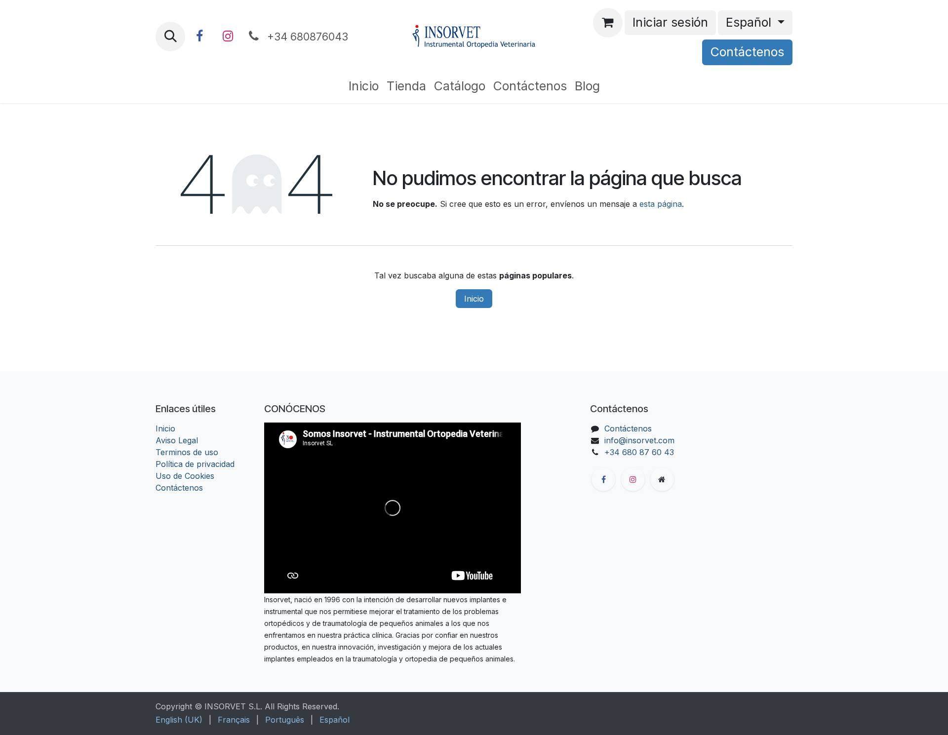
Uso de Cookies (185, 476)
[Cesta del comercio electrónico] (608, 23)
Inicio (474, 299)
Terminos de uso (187, 452)
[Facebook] (199, 36)
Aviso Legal (177, 440)
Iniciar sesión (670, 22)
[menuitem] (364, 86)
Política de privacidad (195, 464)
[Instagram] (227, 36)
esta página (660, 204)
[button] (170, 36)
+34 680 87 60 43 (639, 452)
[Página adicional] (662, 479)
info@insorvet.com (639, 440)
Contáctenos (747, 51)
